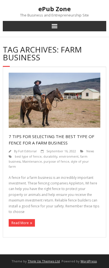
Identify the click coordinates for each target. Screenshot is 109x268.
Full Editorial (27, 151)
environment (69, 156)
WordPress (88, 261)
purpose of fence (56, 161)
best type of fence (28, 156)
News (90, 151)
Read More (20, 222)
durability (50, 156)
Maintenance (32, 161)
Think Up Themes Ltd (44, 261)
